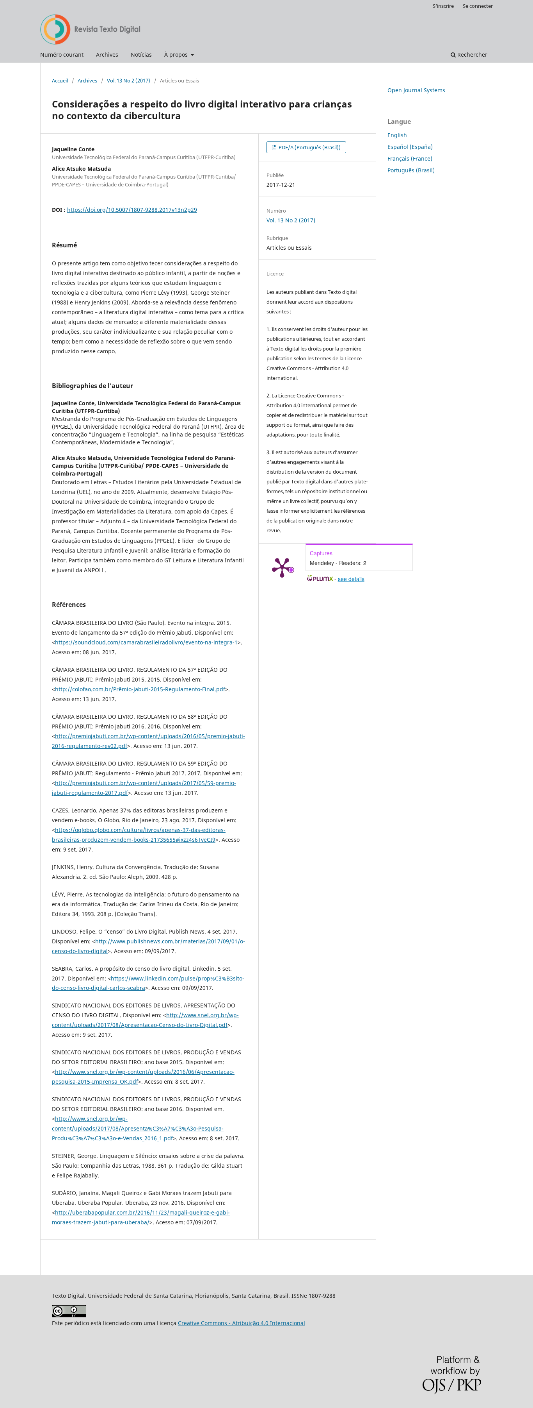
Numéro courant (62, 54)
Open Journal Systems (416, 90)
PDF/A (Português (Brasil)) (309, 147)
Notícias (141, 54)
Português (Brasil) (411, 170)
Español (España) (410, 146)
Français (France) (409, 158)
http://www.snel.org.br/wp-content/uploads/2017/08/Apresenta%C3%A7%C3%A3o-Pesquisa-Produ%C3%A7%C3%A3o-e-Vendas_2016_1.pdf (138, 1128)
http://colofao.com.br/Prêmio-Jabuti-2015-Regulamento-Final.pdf (140, 689)
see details (351, 579)
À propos (176, 54)
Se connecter (478, 5)
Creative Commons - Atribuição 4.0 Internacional (241, 1323)
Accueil (60, 80)
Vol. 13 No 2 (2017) (128, 80)
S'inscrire (443, 5)
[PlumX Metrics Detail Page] (282, 567)
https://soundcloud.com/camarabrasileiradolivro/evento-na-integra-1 (146, 642)
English (397, 135)
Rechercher (471, 54)
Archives (107, 54)
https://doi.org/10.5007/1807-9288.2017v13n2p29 (132, 209)
